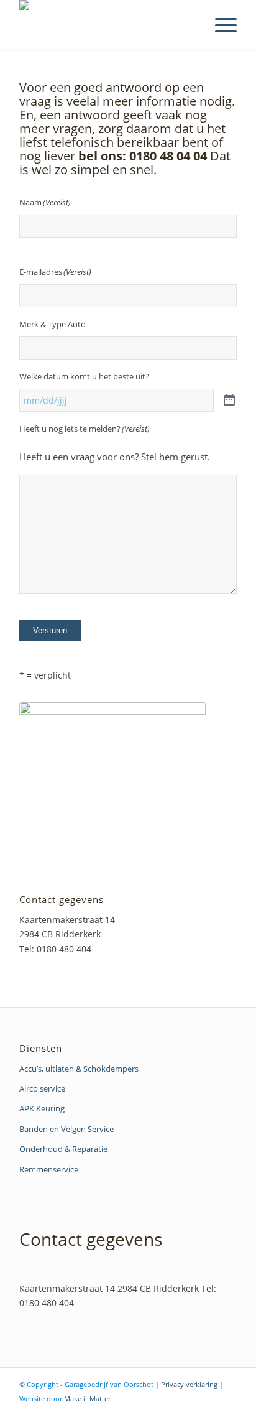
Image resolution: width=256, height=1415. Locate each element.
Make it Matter (87, 1398)
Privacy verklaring (189, 1384)
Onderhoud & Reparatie (63, 1148)
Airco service (42, 1088)
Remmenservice (48, 1169)
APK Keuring (42, 1108)
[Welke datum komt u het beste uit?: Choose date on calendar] (229, 400)
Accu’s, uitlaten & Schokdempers (79, 1068)
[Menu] (220, 25)
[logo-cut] (106, 25)
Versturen (50, 630)
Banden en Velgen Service (66, 1128)
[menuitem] (220, 25)
